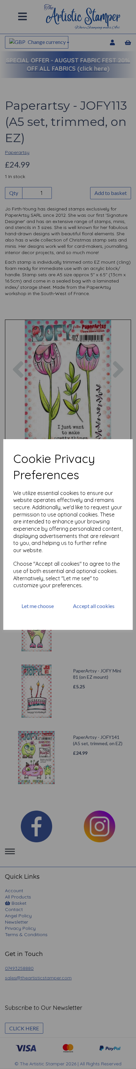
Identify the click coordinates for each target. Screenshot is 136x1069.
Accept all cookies (94, 606)
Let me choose (37, 606)
